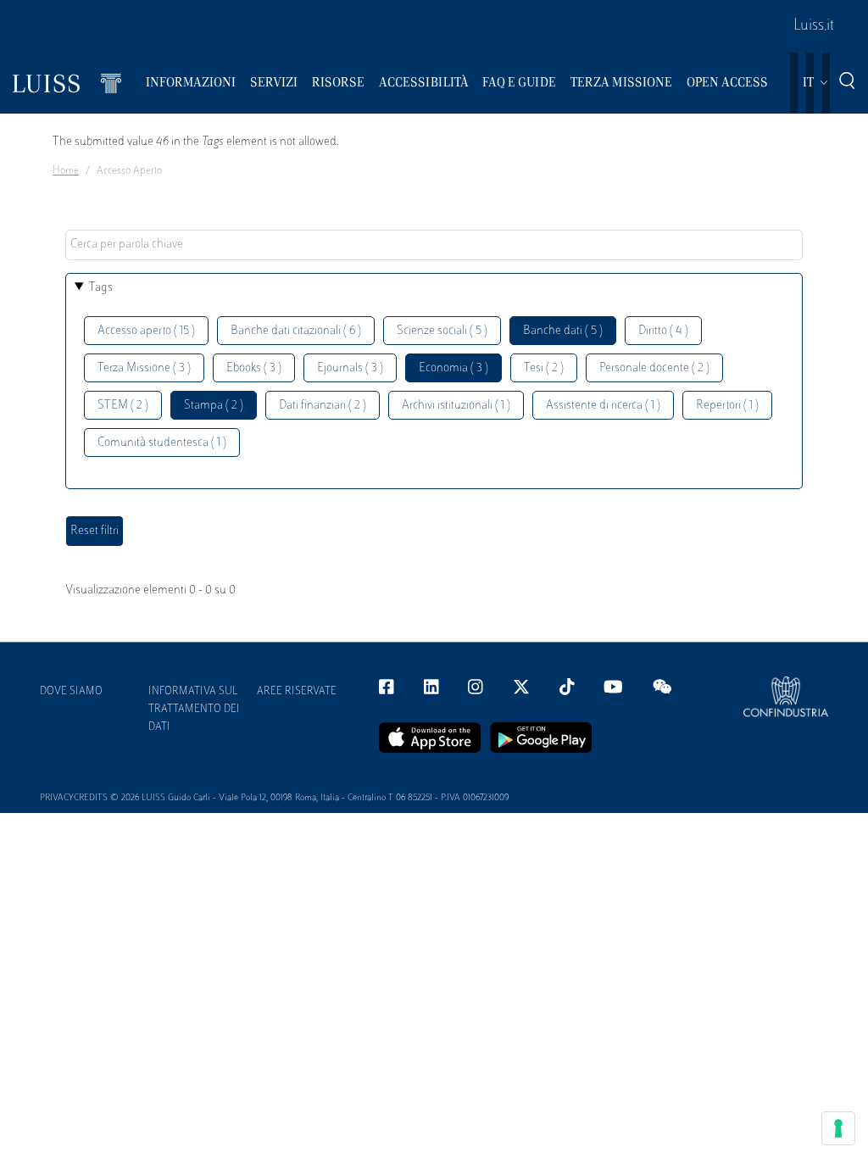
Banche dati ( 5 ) (563, 331)
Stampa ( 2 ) (213, 405)
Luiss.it (813, 26)
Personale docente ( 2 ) (654, 368)
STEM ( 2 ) (122, 405)
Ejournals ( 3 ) (350, 368)
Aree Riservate (297, 692)
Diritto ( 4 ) (663, 331)
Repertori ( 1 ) (727, 405)
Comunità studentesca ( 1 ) (161, 443)
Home (66, 171)
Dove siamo (71, 692)
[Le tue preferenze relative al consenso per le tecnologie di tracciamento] (838, 1128)
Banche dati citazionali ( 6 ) (296, 331)
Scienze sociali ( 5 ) (442, 331)
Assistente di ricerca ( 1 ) (603, 405)
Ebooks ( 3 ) (253, 368)
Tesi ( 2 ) (544, 368)
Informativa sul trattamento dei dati (194, 709)
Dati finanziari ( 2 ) (322, 405)
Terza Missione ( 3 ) (144, 368)
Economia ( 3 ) (453, 368)
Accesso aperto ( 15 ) (146, 331)
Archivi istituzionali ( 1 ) (456, 405)
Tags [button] (101, 287)
